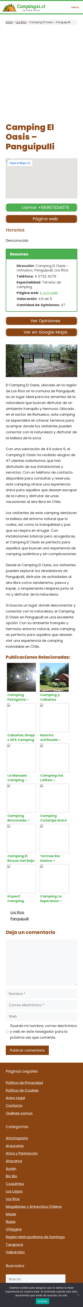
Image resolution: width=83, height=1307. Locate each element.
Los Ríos (21, 22)
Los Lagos (14, 1191)
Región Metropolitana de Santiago (35, 1236)
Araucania (15, 1145)
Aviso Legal (15, 1097)
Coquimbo (15, 1183)
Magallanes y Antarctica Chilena (34, 1206)
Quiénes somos (19, 1113)
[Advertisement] (41, 73)
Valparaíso (15, 1252)
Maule (11, 1214)
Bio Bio (11, 1176)
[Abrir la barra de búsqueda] (56, 7)
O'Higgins (14, 1229)
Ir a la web (49, 292)
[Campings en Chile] (23, 7)
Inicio (9, 22)
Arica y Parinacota (21, 1153)
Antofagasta (17, 1138)
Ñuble (10, 1221)
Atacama (14, 1161)
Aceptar (42, 1301)
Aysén (11, 1168)
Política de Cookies (22, 1090)
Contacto (14, 1105)
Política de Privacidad (24, 1082)
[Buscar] (71, 1279)
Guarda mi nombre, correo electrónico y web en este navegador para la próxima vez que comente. (43, 1031)
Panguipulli (19, 918)
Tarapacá (14, 1244)
